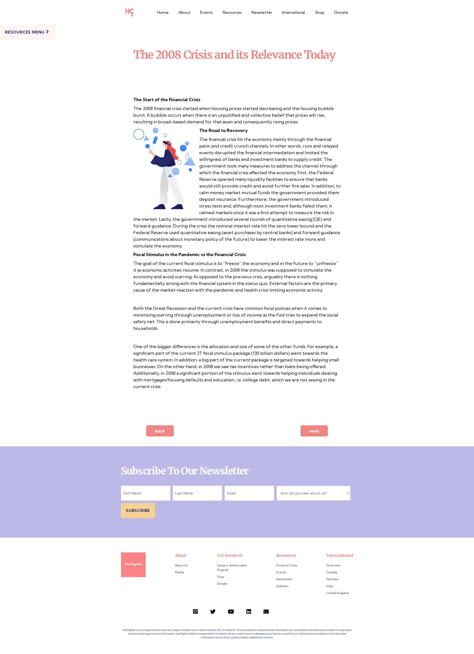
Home (163, 12)
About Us (181, 565)
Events (206, 12)
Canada (331, 572)
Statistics (282, 586)
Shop (319, 12)
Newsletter (262, 12)
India (329, 586)
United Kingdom (337, 593)
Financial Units (286, 565)
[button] (232, 12)
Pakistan (332, 579)
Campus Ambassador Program (232, 567)
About (184, 12)
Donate (341, 12)
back (160, 431)
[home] (129, 12)
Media (179, 572)
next (314, 431)
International (293, 12)
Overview (333, 565)
